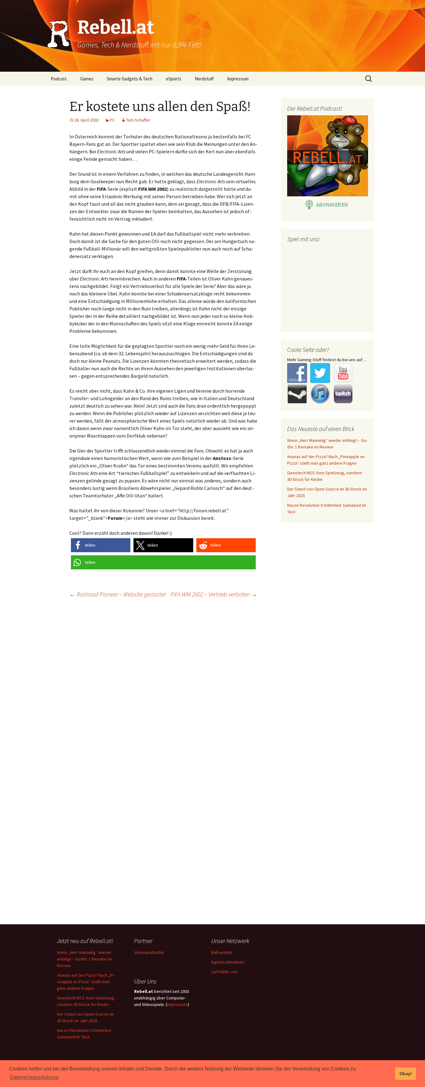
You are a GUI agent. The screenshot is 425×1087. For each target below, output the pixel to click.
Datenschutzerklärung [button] (34, 1077)
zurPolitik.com (224, 971)
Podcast (59, 79)
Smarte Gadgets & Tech (129, 79)
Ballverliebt (221, 952)
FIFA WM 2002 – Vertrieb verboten (213, 594)
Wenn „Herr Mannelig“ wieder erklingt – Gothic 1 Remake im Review (84, 959)
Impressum (238, 79)
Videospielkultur (149, 952)
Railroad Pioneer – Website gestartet (117, 594)
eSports (173, 79)
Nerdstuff (204, 79)
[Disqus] (212, 683)
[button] (100, 545)
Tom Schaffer (138, 120)
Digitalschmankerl (227, 962)
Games (86, 79)
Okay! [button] (405, 1073)
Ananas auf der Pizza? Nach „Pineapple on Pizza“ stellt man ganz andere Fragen (86, 981)
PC (112, 120)
